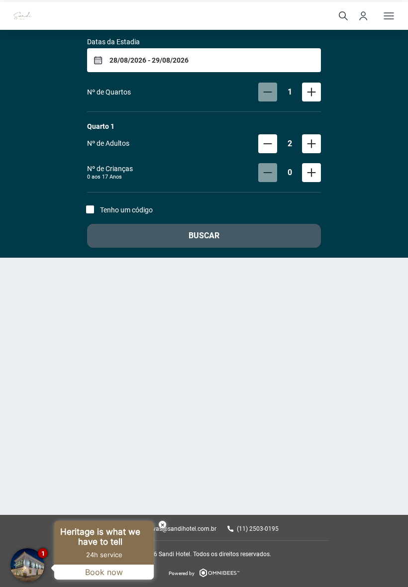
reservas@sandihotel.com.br (178, 528)
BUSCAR (204, 235)
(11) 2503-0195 (258, 528)
